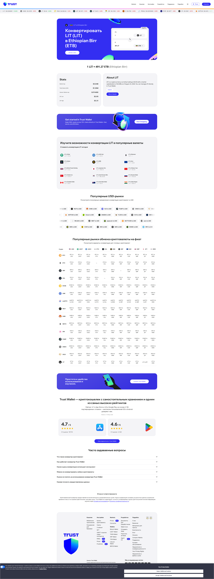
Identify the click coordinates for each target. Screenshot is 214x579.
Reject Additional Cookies (164, 571)
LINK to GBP (137, 293)
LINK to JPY (145, 293)
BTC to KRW (153, 255)
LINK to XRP (121, 293)
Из (116, 32)
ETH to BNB (113, 263)
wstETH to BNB (113, 301)
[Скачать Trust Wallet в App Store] (99, 427)
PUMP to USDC (88, 339)
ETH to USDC (88, 263)
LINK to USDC (88, 293)
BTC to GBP (137, 255)
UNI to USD (71, 331)
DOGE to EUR (129, 286)
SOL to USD (71, 278)
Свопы (99, 525)
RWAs (100, 539)
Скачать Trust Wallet (139, 381)
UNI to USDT (80, 331)
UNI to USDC (88, 331)
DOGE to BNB (112, 286)
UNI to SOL (104, 331)
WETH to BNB (112, 324)
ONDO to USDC (88, 347)
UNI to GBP (137, 331)
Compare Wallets (137, 537)
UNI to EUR (129, 331)
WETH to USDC (88, 324)
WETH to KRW (153, 324)
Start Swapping (142, 122)
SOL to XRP (121, 278)
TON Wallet (113, 539)
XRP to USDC (88, 270)
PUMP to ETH (96, 339)
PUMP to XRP (120, 339)
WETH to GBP (137, 324)
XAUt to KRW (153, 354)
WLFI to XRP (121, 308)
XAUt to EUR (129, 354)
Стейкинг (100, 527)
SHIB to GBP (137, 316)
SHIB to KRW (153, 316)
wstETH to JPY (145, 301)
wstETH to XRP (121, 301)
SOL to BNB (113, 278)
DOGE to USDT (79, 286)
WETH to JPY (145, 324)
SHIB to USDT (80, 316)
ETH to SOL (104, 263)
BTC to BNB (113, 255)
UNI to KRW (153, 331)
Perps (100, 541)
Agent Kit (125, 539)
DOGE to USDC (88, 286)
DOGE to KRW (153, 286)
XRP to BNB (113, 270)
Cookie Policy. (43, 569)
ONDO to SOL (104, 347)
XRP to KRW (153, 270)
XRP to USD (71, 270)
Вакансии (135, 523)
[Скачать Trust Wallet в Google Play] (149, 427)
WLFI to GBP (137, 308)
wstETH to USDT (80, 301)
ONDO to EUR (128, 347)
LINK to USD (72, 293)
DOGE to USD (71, 286)
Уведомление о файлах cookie (137, 554)
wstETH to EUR (129, 301)
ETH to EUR (129, 263)
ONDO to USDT (79, 347)
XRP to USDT (80, 270)
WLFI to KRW (153, 308)
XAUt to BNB (113, 354)
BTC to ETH (96, 255)
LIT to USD (71, 362)
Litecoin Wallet (112, 542)
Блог (133, 532)
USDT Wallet (113, 532)
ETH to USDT (80, 263)
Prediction (102, 544)
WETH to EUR (129, 324)
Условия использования (101, 501)
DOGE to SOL (104, 286)
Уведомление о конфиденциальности (139, 548)
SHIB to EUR (129, 316)
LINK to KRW (153, 293)
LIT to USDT (79, 362)
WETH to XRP (120, 324)
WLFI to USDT (80, 308)
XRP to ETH (96, 270)
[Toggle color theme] (187, 4)
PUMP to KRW (153, 339)
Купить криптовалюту (101, 521)
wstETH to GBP (137, 301)
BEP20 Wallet (114, 546)
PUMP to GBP (137, 339)
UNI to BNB (113, 331)
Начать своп (72, 52)
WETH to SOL (104, 324)
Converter (113, 523)
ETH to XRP (121, 263)
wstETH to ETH (97, 301)
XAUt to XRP (121, 354)
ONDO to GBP (137, 347)
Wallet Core (124, 527)
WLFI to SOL (105, 308)
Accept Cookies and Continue (164, 575)
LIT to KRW (153, 362)
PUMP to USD (71, 339)
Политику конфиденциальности (119, 501)
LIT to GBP (137, 362)
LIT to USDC (88, 362)
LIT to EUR (128, 362)
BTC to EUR (129, 255)
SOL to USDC (88, 278)
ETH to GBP (137, 263)
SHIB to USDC (88, 316)
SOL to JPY (145, 278)
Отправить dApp (124, 530)
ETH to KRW (153, 263)
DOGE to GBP (137, 286)
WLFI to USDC (88, 308)
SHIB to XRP (121, 316)
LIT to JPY (145, 362)
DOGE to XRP (120, 286)
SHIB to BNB (113, 316)
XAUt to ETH (97, 354)
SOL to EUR (129, 278)
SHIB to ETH (97, 316)
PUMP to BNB (112, 339)
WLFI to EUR (129, 308)
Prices (114, 520)
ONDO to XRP (120, 347)
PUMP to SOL (104, 339)
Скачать (206, 4)
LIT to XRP (120, 362)
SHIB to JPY (145, 316)
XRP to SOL (104, 270)
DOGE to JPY (145, 286)
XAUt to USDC (88, 354)
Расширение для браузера (90, 526)
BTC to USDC (88, 255)
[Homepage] (10, 4)
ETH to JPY (145, 263)
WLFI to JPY (145, 308)
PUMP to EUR (129, 339)
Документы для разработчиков (125, 522)
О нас (134, 520)
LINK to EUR (129, 293)
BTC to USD (71, 255)
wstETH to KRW (153, 301)
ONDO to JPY (144, 347)
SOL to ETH (96, 278)
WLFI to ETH (97, 308)
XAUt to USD (72, 354)
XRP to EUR (129, 270)
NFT (98, 530)
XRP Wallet (113, 537)
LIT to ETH (96, 362)
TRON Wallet (113, 534)
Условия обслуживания (136, 543)
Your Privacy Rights (163, 567)
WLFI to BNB (113, 308)
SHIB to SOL (105, 316)
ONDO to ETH (96, 347)
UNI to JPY (145, 331)
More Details (113, 94)
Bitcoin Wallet (114, 529)
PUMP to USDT (79, 339)
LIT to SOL (104, 362)
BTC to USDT (80, 255)
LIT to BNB (112, 362)
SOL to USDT (80, 278)
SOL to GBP (137, 278)
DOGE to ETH (96, 286)
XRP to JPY (145, 270)
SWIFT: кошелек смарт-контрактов (102, 534)
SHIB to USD (72, 316)
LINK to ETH (97, 293)
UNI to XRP (121, 331)
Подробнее (144, 27)
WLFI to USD (72, 308)
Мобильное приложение (90, 521)
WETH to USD (71, 324)
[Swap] (130, 39)
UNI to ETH (96, 331)
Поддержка (135, 540)
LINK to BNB (113, 293)
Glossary (135, 535)
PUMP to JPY (145, 339)
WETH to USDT (79, 324)
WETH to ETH (96, 324)
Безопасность (136, 530)
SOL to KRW (153, 278)
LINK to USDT (80, 293)
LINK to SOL (105, 293)
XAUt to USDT (80, 354)
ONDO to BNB (112, 347)
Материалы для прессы (137, 526)
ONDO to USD (71, 347)
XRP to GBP (137, 270)
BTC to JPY (145, 255)
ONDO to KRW (153, 347)
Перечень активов (124, 534)
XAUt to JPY (145, 354)
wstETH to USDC (88, 301)
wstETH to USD (72, 301)
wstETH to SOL (105, 301)
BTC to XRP (121, 255)
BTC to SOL (104, 255)
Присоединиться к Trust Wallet (107, 441)
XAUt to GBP (137, 354)
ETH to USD (71, 263)
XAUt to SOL (105, 354)
